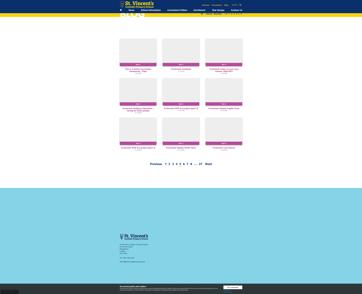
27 (200, 164)
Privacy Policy (226, 290)
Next (208, 164)
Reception (218, 14)
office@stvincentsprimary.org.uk (132, 262)
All (202, 14)
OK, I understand (232, 287)
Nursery (209, 14)
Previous (156, 164)
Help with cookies (227, 292)
